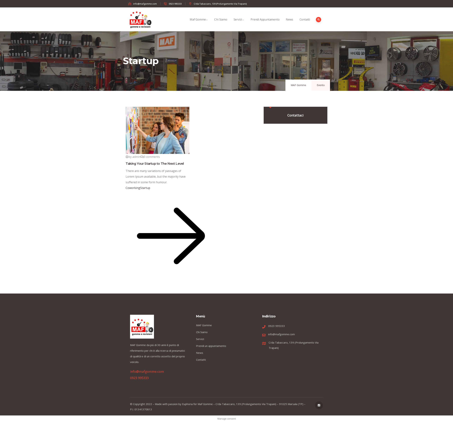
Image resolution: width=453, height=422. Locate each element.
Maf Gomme (198, 19)
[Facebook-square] (319, 405)
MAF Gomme (298, 85)
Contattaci (295, 115)
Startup (145, 188)
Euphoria (187, 404)
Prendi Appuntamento (265, 19)
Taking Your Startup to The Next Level (155, 164)
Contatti (305, 19)
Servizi (238, 19)
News (289, 19)
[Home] (140, 19)
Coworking (133, 188)
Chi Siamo (220, 19)
